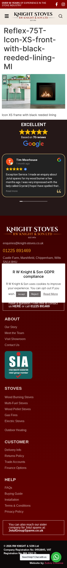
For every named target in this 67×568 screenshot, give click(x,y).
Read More (50, 294)
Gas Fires (11, 415)
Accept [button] (21, 294)
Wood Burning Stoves (19, 397)
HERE (16, 306)
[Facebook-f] (56, 4)
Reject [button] (35, 294)
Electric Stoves (14, 421)
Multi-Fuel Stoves (16, 403)
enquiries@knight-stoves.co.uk (23, 243)
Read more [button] (11, 191)
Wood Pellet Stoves (18, 409)
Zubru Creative (53, 562)
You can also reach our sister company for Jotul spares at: (28, 527)
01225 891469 (40, 306)
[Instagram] (63, 4)
